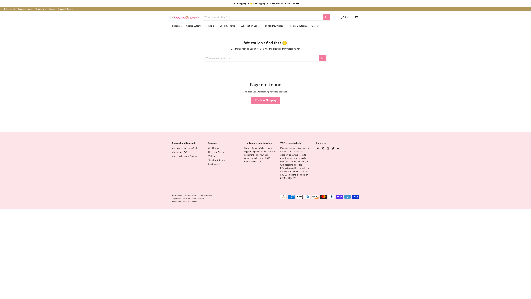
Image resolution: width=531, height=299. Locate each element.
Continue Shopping (265, 100)
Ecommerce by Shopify (188, 201)
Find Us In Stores (216, 152)
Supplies (176, 25)
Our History (213, 148)
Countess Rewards (25, 9)
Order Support (9, 9)
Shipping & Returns (65, 9)
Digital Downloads (274, 25)
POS (174, 201)
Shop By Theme (227, 25)
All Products (177, 195)
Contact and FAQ (180, 152)
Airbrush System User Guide (185, 148)
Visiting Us (213, 156)
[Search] (326, 17)
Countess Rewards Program (184, 156)
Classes (315, 25)
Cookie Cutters (193, 25)
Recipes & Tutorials (298, 25)
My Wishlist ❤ (40, 9)
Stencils (210, 25)
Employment (214, 164)
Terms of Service (205, 195)
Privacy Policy (190, 195)
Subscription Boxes (250, 25)
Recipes (52, 9)
